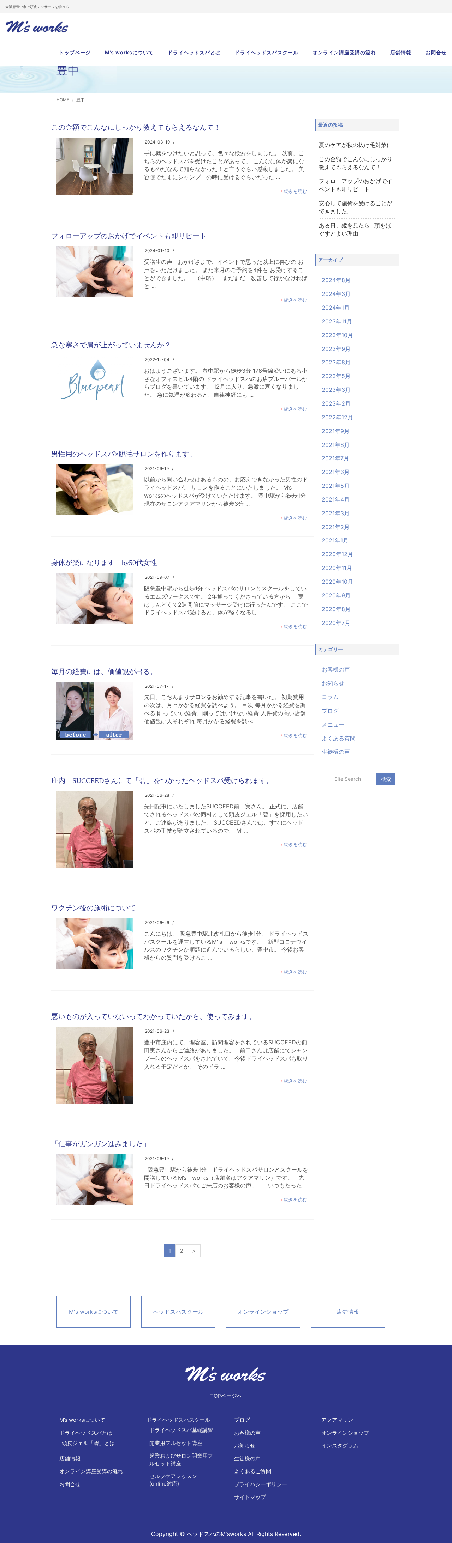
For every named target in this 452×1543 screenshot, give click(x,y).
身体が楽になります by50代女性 (104, 562)
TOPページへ (226, 1395)
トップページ (75, 52)
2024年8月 (336, 280)
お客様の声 (336, 669)
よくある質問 (339, 738)
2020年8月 (336, 609)
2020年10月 (337, 581)
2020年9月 (336, 595)
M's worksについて (94, 1311)
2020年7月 (336, 622)
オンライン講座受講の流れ (344, 52)
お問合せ (436, 52)
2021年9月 (336, 431)
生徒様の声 (336, 751)
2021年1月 (335, 540)
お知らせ (333, 683)
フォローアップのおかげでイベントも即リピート (129, 236)
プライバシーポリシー (260, 1484)
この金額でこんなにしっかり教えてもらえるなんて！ (136, 127)
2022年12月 (337, 417)
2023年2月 (336, 403)
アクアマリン (337, 1419)
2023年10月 (337, 335)
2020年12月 (337, 554)
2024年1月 (336, 307)
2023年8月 (336, 362)
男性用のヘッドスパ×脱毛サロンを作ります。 (123, 454)
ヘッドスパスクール (178, 1311)
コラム (330, 696)
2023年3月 (336, 389)
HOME (62, 99)
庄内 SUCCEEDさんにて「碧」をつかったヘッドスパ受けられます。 (162, 780)
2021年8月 (336, 444)
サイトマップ (250, 1497)
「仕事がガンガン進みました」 (100, 1144)
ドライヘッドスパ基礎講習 (181, 1430)
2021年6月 (336, 471)
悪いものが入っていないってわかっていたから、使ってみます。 (153, 1016)
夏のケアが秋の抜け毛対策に (355, 144)
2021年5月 (336, 485)
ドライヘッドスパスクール (266, 52)
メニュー (333, 724)
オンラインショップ (263, 1311)
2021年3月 (336, 513)
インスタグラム (339, 1445)
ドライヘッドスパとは (194, 52)
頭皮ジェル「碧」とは (88, 1443)
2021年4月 (336, 499)
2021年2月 (336, 526)
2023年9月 (336, 348)
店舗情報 (400, 52)
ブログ (330, 710)
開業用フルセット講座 (175, 1443)
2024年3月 (336, 293)
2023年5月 (336, 375)
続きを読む (295, 191)
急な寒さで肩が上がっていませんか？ (111, 345)
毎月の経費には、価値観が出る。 (104, 671)
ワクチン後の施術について (93, 908)
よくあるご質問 (252, 1471)
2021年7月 (335, 458)
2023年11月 (337, 321)
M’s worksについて (129, 52)
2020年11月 (337, 567)
